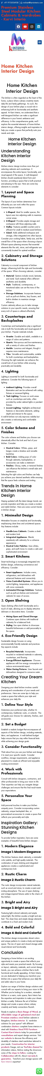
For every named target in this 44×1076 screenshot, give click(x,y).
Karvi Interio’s (6, 1061)
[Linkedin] (38, 27)
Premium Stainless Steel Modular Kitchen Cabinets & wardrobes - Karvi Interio (21, 13)
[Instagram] (32, 27)
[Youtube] (25, 27)
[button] (40, 42)
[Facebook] (18, 27)
